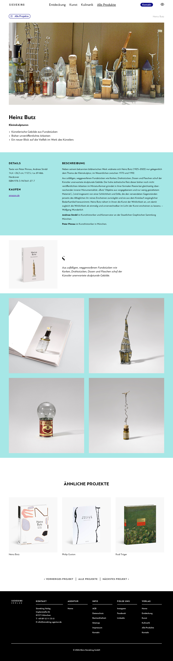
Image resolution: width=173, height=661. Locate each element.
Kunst (73, 5)
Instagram (121, 608)
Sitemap (96, 623)
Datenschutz (98, 613)
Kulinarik (87, 5)
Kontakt (146, 4)
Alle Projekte (22, 16)
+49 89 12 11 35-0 (46, 618)
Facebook (121, 613)
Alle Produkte (106, 5)
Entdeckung (57, 5)
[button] (11, 16)
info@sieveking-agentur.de (50, 622)
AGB (94, 608)
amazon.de (14, 195)
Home (70, 608)
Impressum (97, 627)
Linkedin (121, 618)
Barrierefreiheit (99, 618)
